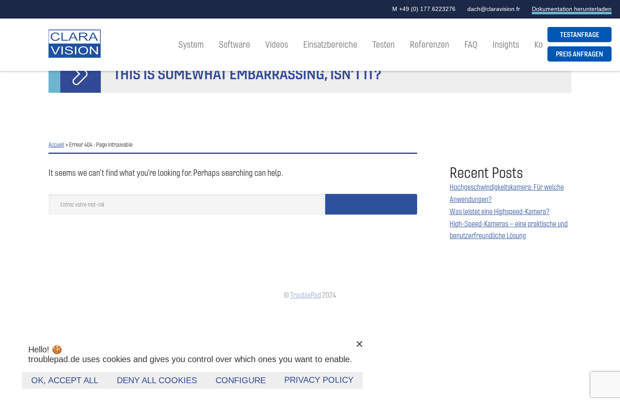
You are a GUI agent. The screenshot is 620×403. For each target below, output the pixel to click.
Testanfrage (579, 34)
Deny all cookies (157, 380)
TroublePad (305, 294)
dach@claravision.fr (493, 8)
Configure (241, 380)
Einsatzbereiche (330, 44)
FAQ (470, 44)
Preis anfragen (579, 54)
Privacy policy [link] (318, 379)
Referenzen (429, 44)
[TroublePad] (75, 45)
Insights (506, 44)
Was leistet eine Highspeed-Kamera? (500, 211)
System (191, 44)
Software (234, 44)
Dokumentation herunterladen (572, 8)
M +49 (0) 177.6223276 (424, 8)
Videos (276, 44)
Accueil (56, 144)
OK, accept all (64, 380)
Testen (383, 44)
